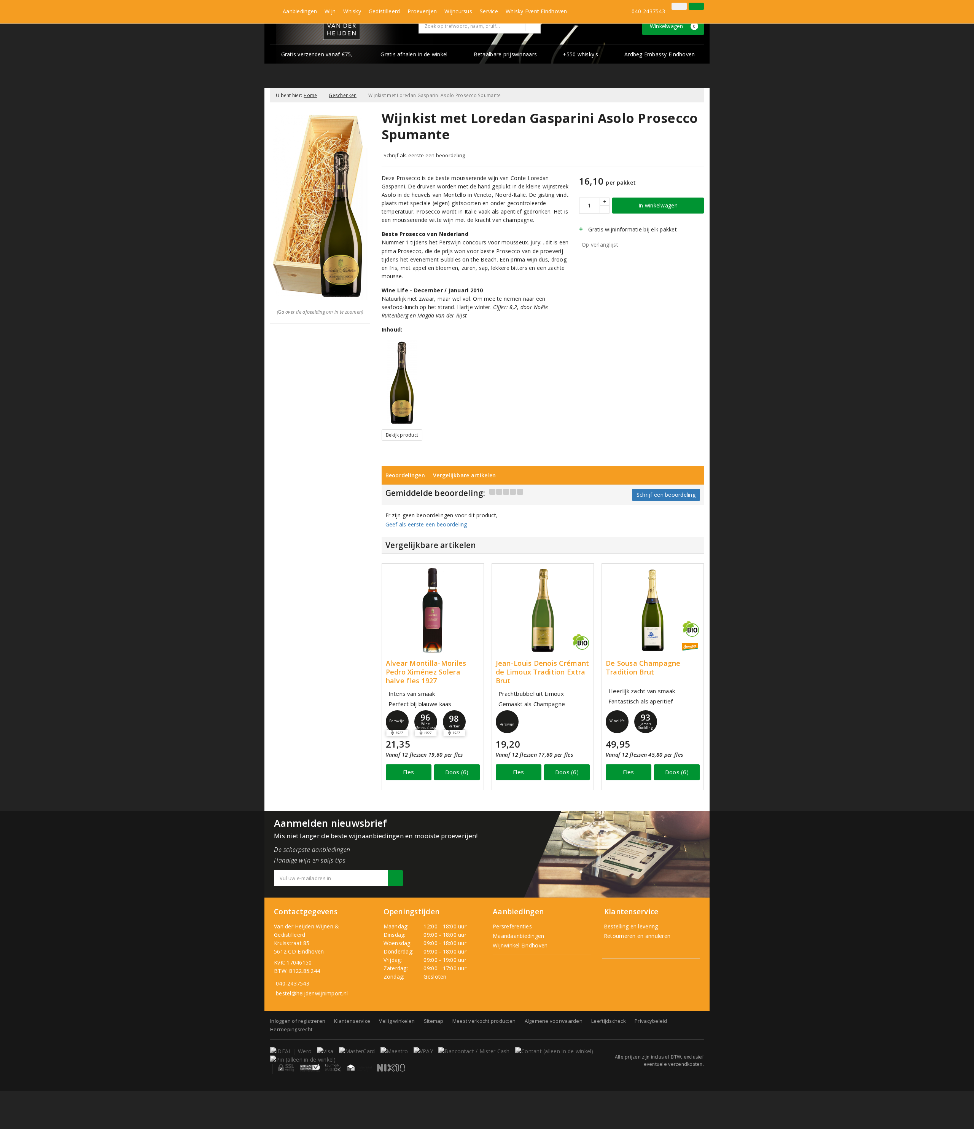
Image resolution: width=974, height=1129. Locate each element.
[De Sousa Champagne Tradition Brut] (652, 610)
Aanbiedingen (300, 11)
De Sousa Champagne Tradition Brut (643, 667)
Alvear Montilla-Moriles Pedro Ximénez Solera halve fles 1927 (426, 672)
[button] (397, 721)
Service (489, 11)
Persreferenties (512, 926)
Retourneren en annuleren (636, 935)
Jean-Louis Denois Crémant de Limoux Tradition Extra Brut (542, 672)
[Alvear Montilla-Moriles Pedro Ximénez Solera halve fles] (433, 610)
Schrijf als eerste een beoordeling (424, 155)
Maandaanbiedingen (518, 935)
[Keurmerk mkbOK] (333, 1068)
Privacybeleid (651, 1020)
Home (310, 95)
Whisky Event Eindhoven (536, 11)
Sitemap (434, 1020)
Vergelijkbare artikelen (464, 475)
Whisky (352, 11)
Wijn (330, 11)
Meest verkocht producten (484, 1020)
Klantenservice (352, 1020)
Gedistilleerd (384, 11)
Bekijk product (402, 435)
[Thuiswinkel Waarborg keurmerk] (359, 1068)
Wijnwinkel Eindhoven (520, 945)
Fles (408, 772)
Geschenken (342, 95)
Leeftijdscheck (608, 1020)
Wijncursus (458, 11)
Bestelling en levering (630, 926)
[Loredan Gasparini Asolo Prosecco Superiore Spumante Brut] (402, 383)
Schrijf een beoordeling (666, 494)
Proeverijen (422, 11)
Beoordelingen (405, 475)
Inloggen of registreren (297, 1020)
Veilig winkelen (397, 1020)
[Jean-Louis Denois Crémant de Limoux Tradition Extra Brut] (543, 610)
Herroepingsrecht (291, 1029)
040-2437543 (648, 11)
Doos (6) (457, 772)
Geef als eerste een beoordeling (426, 524)
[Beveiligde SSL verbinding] (310, 1068)
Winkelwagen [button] (673, 26)
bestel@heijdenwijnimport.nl (312, 993)
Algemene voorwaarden (553, 1020)
